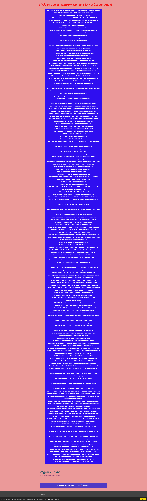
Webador (106, 497)
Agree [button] (143, 499)
